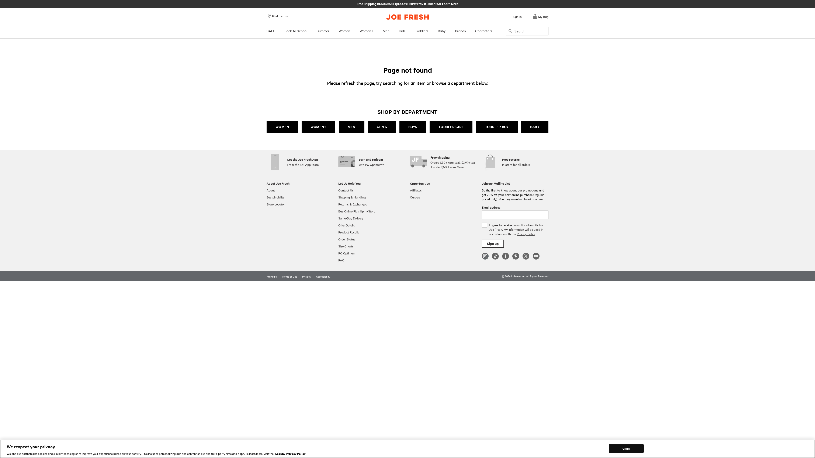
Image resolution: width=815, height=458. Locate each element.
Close (626, 448)
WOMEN (282, 126)
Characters (483, 30)
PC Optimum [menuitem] (347, 253)
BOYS (412, 126)
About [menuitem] (271, 190)
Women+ (366, 30)
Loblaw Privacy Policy (290, 453)
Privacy (306, 276)
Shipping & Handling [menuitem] (352, 197)
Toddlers (422, 30)
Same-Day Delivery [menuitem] (350, 218)
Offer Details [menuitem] (346, 225)
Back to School (295, 30)
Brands (460, 30)
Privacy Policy (526, 234)
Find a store (280, 16)
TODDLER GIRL (451, 126)
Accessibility (323, 276)
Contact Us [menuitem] (346, 190)
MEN (352, 126)
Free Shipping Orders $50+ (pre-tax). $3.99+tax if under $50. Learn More (407, 3)
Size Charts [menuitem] (346, 246)
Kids (402, 30)
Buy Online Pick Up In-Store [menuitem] (356, 211)
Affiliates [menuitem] (416, 190)
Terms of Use (289, 276)
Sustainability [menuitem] (275, 197)
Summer (323, 30)
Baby (442, 30)
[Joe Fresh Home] (407, 17)
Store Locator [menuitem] (276, 204)
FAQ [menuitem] (341, 260)
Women (344, 30)
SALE (271, 30)
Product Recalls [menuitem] (348, 232)
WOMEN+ (318, 126)
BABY (535, 126)
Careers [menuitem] (415, 197)
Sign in (517, 16)
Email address (491, 207)
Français (272, 276)
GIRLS (382, 126)
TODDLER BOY (497, 126)
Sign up (493, 243)
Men (386, 30)
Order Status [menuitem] (346, 239)
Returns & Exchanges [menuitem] (352, 204)
